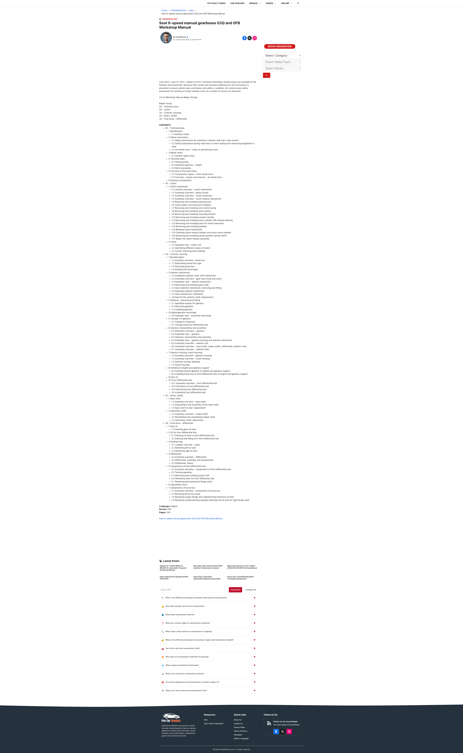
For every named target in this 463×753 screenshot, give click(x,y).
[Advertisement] (208, 64)
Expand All (235, 590)
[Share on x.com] (249, 38)
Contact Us (238, 723)
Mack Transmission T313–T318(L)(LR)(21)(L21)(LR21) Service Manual (242, 567)
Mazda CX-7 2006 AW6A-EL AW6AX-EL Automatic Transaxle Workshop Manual (173, 568)
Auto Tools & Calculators (213, 723)
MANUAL (253, 3)
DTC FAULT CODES (216, 3)
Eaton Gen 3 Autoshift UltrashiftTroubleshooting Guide (207, 578)
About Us (237, 720)
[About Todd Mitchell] (166, 38)
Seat (175, 19)
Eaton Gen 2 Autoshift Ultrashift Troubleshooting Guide (240, 578)
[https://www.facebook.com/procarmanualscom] (276, 731)
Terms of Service (240, 731)
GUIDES (269, 3)
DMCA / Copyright (241, 738)
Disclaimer (238, 735)
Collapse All (251, 590)
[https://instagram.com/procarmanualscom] (289, 731)
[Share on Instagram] (254, 38)
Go (266, 75)
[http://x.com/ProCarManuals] (282, 731)
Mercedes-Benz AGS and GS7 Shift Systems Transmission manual (208, 567)
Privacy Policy (239, 727)
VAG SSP (285, 3)
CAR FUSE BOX (237, 3)
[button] (298, 3)
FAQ (205, 720)
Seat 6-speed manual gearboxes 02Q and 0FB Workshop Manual (190, 518)
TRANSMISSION (167, 19)
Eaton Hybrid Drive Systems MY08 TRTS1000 (174, 578)
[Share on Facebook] (244, 38)
